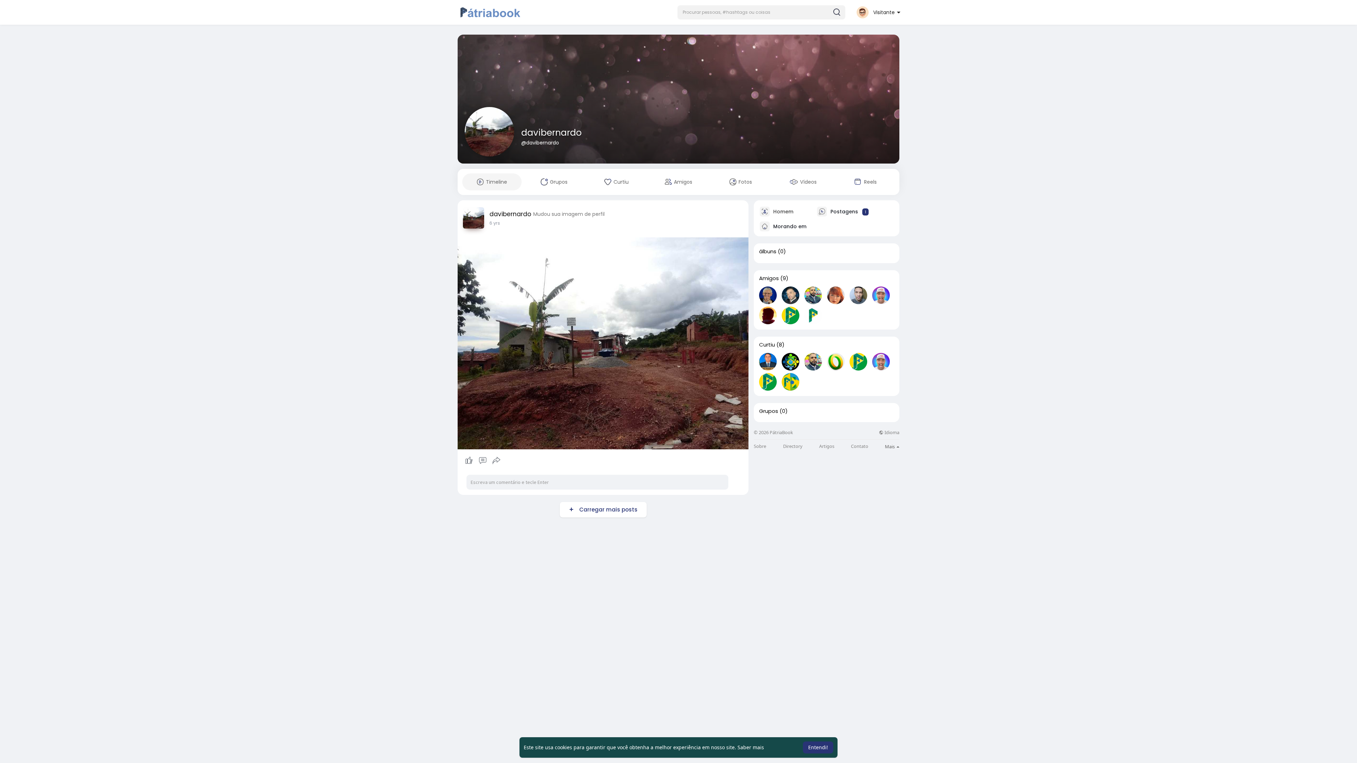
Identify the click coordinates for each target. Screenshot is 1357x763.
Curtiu (767, 345)
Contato (859, 446)
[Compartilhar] (496, 461)
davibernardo (551, 132)
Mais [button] (890, 446)
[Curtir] (482, 461)
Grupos (768, 411)
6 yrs (494, 223)
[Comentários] (483, 461)
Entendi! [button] (818, 747)
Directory (793, 446)
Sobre (760, 446)
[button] (761, 12)
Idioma (891, 432)
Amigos (769, 278)
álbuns (767, 251)
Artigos (826, 446)
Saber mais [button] (751, 747)
